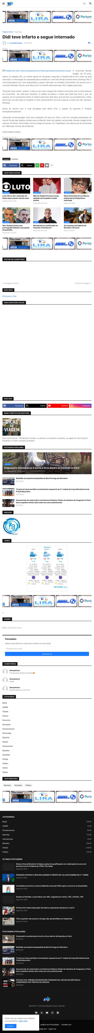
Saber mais (22, 1021)
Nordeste (6, 755)
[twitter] (42, 1013)
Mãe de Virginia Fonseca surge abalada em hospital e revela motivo (46, 198)
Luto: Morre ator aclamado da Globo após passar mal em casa (15, 197)
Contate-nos (66, 1025)
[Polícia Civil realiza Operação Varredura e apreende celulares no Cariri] (8, 911)
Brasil (4, 703)
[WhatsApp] (37, 165)
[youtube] (47, 1013)
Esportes (5, 737)
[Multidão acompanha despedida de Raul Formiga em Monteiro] (8, 481)
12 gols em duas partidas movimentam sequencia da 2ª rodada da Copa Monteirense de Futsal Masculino (52, 490)
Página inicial (7, 32)
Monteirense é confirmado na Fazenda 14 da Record (45, 226)
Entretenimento (8, 729)
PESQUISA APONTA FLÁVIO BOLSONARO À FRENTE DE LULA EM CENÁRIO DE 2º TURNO (52, 875)
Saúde (5, 768)
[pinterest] (58, 1013)
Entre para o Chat (9, 296)
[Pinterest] (42, 165)
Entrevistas (6, 733)
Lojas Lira (52, 1029)
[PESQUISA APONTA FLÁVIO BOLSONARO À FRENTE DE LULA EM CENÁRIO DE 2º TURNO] (8, 878)
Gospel (5, 742)
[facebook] (36, 1013)
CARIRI (5, 707)
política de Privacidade (50, 1025)
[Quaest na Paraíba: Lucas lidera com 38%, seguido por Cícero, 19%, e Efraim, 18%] (8, 900)
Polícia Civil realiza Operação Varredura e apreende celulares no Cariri (45, 908)
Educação (6, 724)
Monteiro (5, 750)
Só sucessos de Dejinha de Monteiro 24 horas (75, 226)
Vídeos (5, 772)
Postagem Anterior (11, 283)
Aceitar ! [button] (10, 1026)
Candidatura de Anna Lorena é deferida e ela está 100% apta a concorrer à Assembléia (51, 886)
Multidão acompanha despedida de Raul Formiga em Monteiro (42, 478)
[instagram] (52, 1013)
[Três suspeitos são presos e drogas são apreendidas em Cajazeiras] (8, 922)
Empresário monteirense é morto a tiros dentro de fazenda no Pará (44, 936)
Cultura (5, 716)
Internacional (7, 746)
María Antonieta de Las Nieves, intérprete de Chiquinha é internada (76, 198)
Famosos (18, 32)
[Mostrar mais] (52, 165)
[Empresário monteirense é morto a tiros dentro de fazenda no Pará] (8, 939)
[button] (3, 4)
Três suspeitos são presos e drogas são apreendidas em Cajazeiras (44, 919)
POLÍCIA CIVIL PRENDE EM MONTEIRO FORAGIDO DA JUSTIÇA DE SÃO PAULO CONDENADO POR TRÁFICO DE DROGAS (48, 981)
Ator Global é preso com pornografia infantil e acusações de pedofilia (15, 227)
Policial (5, 759)
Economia (6, 720)
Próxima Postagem (82, 283)
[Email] (47, 165)
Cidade (5, 711)
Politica (5, 763)
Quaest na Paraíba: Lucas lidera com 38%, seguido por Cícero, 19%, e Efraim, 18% (49, 897)
